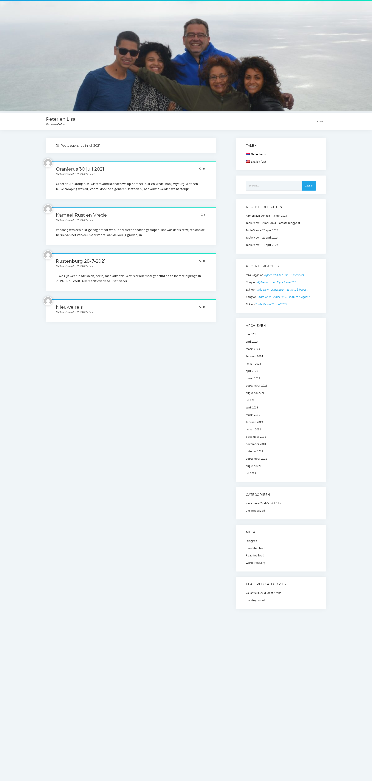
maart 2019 (253, 415)
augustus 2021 (255, 393)
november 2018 (256, 444)
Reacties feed (255, 555)
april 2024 (252, 342)
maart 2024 (253, 349)
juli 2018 (251, 473)
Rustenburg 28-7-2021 (81, 261)
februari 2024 (254, 356)
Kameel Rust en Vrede (81, 215)
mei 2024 (251, 334)
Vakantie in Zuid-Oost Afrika (263, 503)
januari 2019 (253, 429)
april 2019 (252, 407)
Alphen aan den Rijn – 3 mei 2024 (266, 215)
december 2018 (256, 437)
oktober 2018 (254, 451)
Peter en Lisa (60, 119)
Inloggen (251, 541)
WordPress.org (255, 563)
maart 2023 (253, 378)
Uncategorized (255, 511)
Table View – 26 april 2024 (262, 230)
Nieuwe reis (69, 307)
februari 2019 (254, 422)
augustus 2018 (255, 466)
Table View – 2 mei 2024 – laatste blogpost (273, 223)
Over (320, 121)
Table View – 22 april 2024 (262, 237)
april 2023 (252, 371)
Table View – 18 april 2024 (262, 245)
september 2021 (256, 385)
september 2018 (256, 459)
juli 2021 (251, 400)
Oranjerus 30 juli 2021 (80, 169)
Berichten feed (255, 548)
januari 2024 (253, 363)
